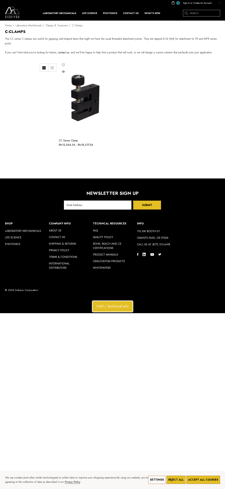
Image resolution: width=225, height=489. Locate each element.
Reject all (176, 480)
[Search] (186, 13)
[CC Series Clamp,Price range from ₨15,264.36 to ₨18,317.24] (84, 98)
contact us (63, 52)
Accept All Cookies (203, 480)
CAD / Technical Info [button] (113, 306)
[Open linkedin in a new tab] (144, 254)
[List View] (52, 68)
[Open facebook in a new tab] (137, 254)
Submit (147, 205)
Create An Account (202, 3)
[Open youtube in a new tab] (152, 254)
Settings (157, 480)
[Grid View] (44, 68)
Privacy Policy (72, 482)
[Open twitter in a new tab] (160, 254)
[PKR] (216, 3)
